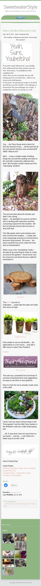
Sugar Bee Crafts (24, 473)
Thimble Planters (20, 337)
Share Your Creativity (26, 468)
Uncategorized (15, 492)
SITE (9, 302)
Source (6, 352)
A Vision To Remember (12, 475)
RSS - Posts (6, 525)
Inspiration (20, 297)
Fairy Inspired (20, 370)
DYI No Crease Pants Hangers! (15, 504)
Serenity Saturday (10, 468)
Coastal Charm (9, 473)
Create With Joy (10, 471)
